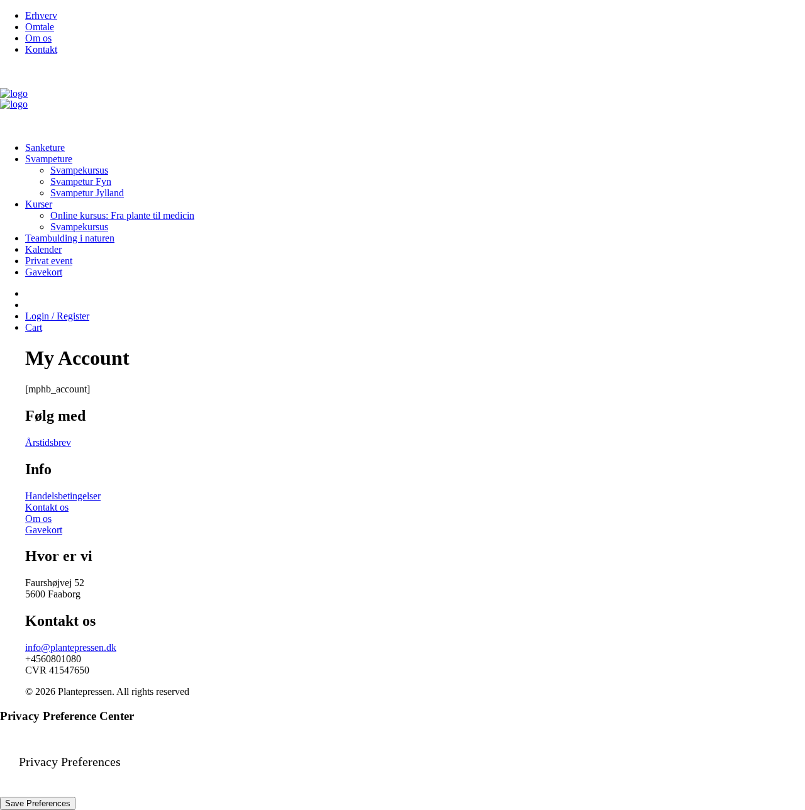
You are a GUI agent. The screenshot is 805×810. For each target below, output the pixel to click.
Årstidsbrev (48, 442)
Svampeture (48, 158)
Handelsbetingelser (63, 496)
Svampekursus (79, 170)
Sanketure (45, 147)
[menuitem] (415, 15)
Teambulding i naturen (69, 238)
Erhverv (41, 15)
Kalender (43, 249)
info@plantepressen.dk (70, 647)
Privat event (48, 260)
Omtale (39, 26)
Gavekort (43, 272)
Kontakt (41, 49)
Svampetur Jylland (87, 192)
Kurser (38, 204)
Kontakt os (47, 507)
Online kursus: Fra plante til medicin (122, 215)
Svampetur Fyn (80, 181)
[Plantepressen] (402, 98)
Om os (38, 38)
